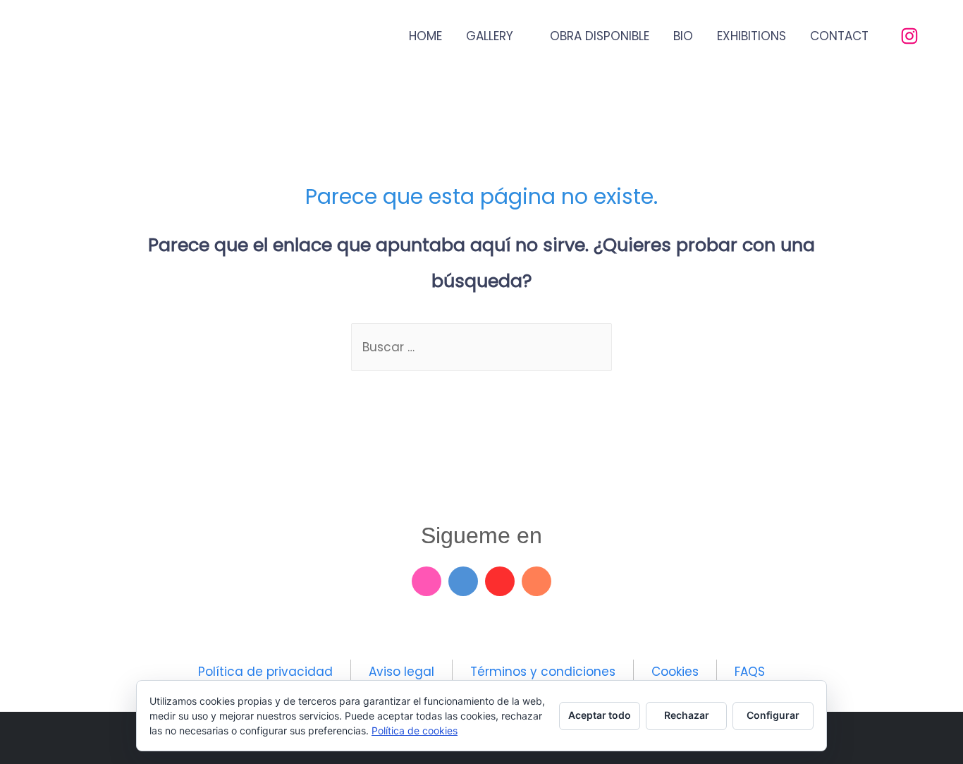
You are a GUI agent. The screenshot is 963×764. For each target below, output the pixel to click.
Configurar (773, 715)
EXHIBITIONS (751, 36)
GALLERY (489, 36)
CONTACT (839, 36)
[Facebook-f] (463, 581)
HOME (425, 36)
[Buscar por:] (481, 347)
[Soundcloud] (536, 581)
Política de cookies (415, 730)
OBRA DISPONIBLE (599, 36)
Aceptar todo (599, 715)
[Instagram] (426, 581)
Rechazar (686, 715)
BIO (683, 36)
